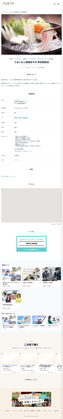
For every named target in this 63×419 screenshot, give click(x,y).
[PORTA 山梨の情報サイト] (8, 4)
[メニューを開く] (58, 4)
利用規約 (39, 410)
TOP (2, 12)
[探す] (54, 4)
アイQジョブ (26, 348)
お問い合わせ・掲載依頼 (29, 410)
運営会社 (56, 410)
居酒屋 (24, 58)
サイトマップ (15, 410)
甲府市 (11, 58)
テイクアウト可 (31, 58)
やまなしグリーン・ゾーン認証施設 (45, 58)
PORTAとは (7, 410)
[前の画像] (4, 34)
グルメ (6, 12)
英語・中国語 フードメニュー (8, 176)
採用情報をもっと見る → (31, 379)
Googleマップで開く (55, 224)
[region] (31, 34)
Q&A (21, 410)
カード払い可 (18, 58)
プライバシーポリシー (47, 410)
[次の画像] (59, 34)
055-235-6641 (21, 117)
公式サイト (17, 160)
